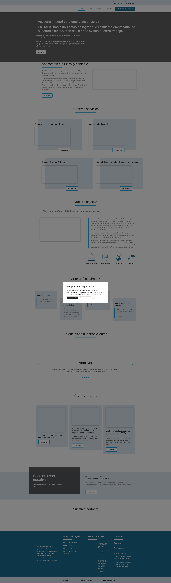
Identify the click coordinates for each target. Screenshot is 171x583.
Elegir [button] (93, 298)
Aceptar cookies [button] (72, 298)
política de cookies (96, 294)
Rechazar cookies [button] (85, 298)
